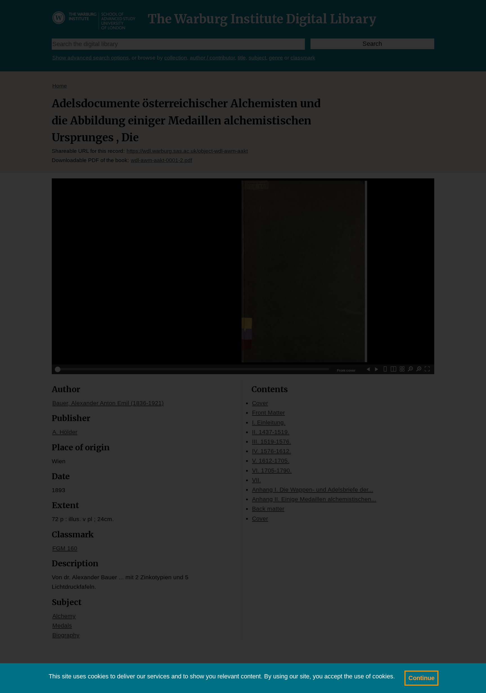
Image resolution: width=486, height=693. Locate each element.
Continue (421, 677)
